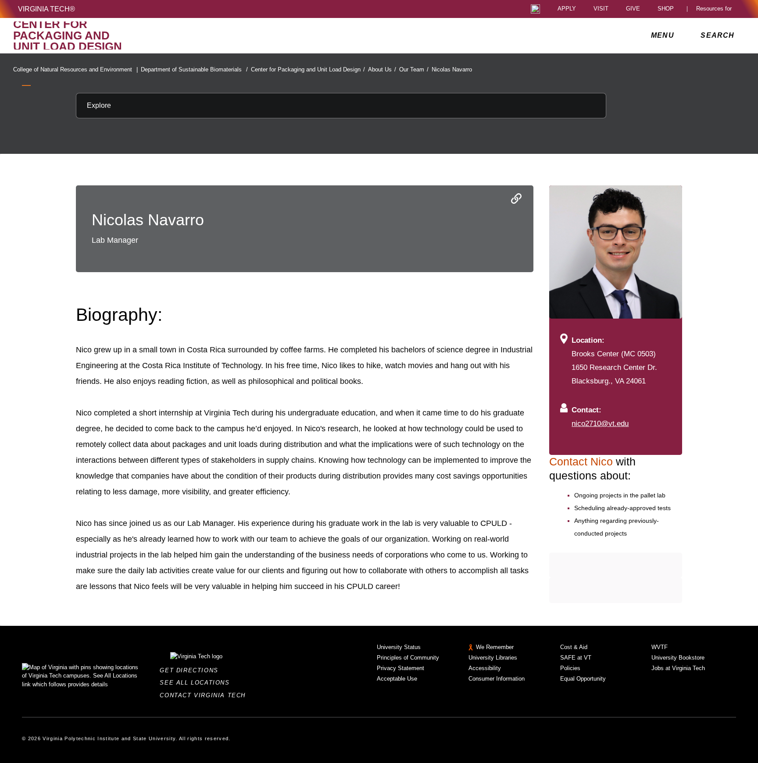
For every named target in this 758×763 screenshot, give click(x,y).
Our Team (414, 69)
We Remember (495, 647)
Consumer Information (496, 678)
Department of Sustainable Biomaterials (194, 69)
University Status (399, 647)
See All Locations (197, 682)
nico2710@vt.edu (600, 423)
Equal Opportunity (583, 678)
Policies (570, 668)
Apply (567, 9)
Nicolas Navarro (452, 69)
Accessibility (484, 668)
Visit (601, 9)
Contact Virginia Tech (205, 695)
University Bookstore (677, 657)
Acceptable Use (397, 678)
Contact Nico (582, 461)
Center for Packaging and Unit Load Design (308, 69)
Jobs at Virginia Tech (678, 668)
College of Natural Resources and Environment (75, 69)
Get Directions (191, 670)
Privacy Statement (400, 668)
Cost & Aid (573, 647)
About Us (382, 69)
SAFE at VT (575, 657)
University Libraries (492, 657)
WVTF (659, 647)
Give (633, 9)
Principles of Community (408, 657)
